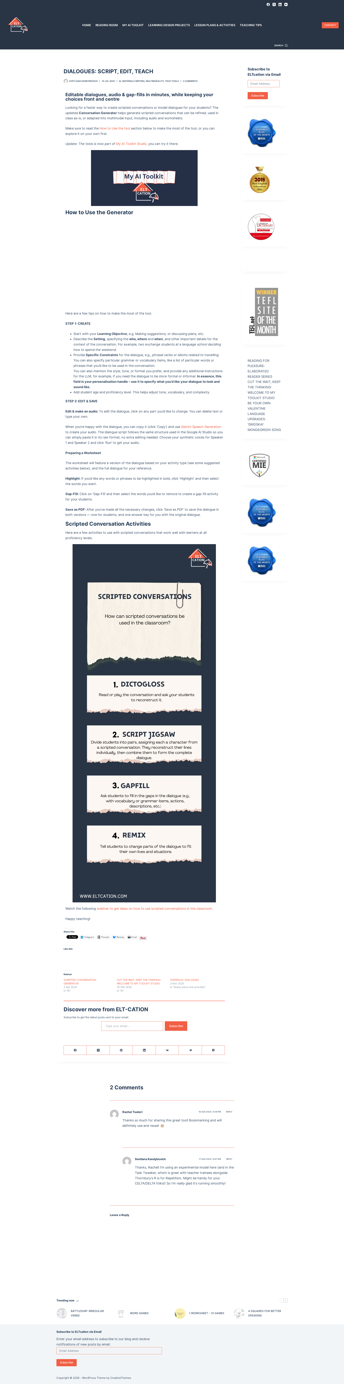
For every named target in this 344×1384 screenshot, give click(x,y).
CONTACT (330, 25)
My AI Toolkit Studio (131, 144)
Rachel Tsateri (132, 1112)
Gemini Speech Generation (201, 427)
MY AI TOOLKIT (133, 25)
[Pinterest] (121, 1050)
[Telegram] (190, 1050)
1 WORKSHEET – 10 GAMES (206, 1313)
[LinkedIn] (280, 4)
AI (120, 81)
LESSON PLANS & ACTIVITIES (214, 25)
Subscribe (176, 1026)
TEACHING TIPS (251, 25)
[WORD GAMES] (121, 1313)
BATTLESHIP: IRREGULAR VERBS (87, 1313)
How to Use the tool (115, 128)
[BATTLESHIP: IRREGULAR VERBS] (61, 1313)
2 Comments (190, 81)
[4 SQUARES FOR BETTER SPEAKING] (239, 1313)
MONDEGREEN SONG (264, 430)
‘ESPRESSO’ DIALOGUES (184, 979)
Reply (229, 1111)
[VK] (167, 1050)
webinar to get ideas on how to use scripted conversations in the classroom (154, 908)
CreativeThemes (120, 1378)
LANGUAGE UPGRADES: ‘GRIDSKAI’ (257, 419)
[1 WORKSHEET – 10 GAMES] (180, 1313)
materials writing (133, 81)
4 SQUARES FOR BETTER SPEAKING (264, 1313)
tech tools (172, 81)
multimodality (155, 81)
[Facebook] (268, 4)
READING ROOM (106, 25)
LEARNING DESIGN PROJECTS (169, 25)
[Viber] (213, 1050)
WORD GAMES (139, 1313)
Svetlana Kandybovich (150, 1159)
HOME (86, 25)
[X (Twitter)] (274, 4)
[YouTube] (286, 4)
